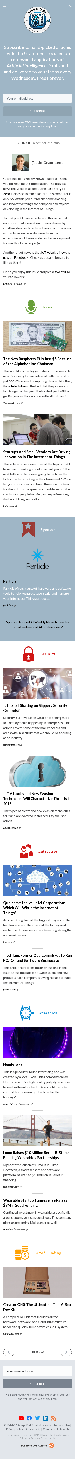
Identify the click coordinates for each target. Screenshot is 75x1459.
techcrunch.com (11, 1186)
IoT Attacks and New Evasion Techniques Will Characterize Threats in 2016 (37, 798)
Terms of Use (62, 1425)
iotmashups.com (11, 744)
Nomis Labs (12, 1064)
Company (49, 1429)
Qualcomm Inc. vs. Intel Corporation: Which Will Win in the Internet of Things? (34, 907)
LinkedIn (7, 283)
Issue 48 (37, 143)
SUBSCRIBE (37, 111)
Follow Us (63, 1429)
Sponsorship (33, 1429)
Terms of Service (40, 1438)
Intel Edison (19, 386)
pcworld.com (9, 989)
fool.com (7, 941)
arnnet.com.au (10, 827)
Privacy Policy (14, 1429)
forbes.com (8, 506)
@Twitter (18, 283)
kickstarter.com (11, 1333)
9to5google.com (11, 403)
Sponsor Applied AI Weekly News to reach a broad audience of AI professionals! (37, 624)
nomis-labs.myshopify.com (16, 1103)
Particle (9, 581)
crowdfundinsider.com (14, 1229)
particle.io (8, 605)
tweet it (60, 272)
